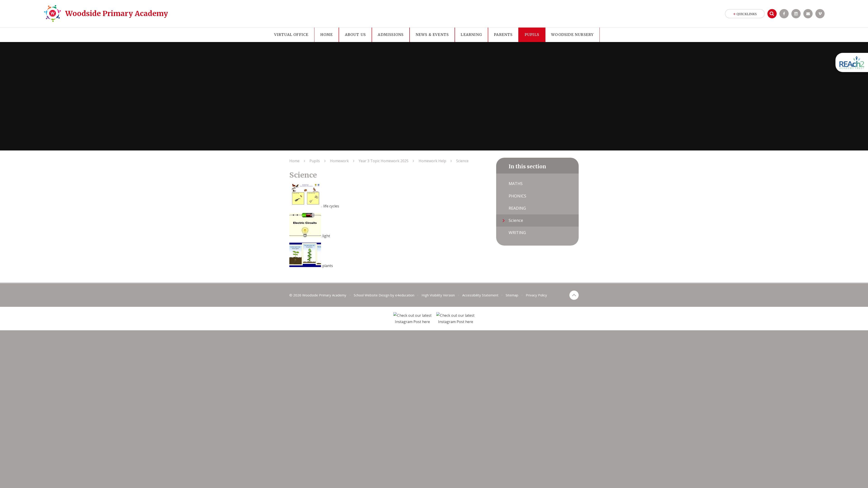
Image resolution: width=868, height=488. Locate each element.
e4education (404, 295)
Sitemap (512, 295)
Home (294, 160)
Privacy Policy (536, 295)
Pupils (314, 160)
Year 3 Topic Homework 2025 (383, 160)
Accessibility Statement (480, 295)
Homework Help (432, 160)
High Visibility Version (438, 295)
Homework (339, 160)
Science (462, 160)
